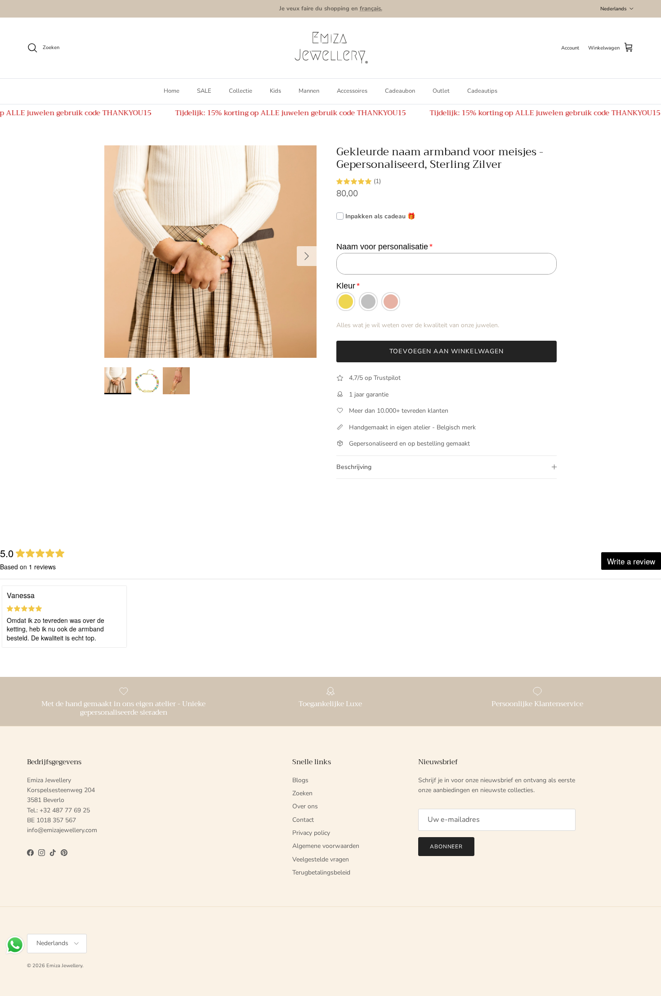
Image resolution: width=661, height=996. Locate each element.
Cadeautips (482, 91)
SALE (204, 91)
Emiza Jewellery (64, 965)
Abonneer (446, 846)
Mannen (309, 91)
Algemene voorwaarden (325, 846)
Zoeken (302, 793)
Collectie (240, 91)
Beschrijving (353, 467)
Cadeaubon (400, 91)
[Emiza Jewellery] (330, 48)
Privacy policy (311, 833)
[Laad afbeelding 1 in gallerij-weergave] (210, 251)
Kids (275, 91)
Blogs (300, 780)
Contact (303, 820)
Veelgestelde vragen (320, 859)
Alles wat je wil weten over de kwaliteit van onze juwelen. (417, 325)
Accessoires (352, 91)
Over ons (305, 806)
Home (171, 91)
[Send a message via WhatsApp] (15, 944)
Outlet (441, 91)
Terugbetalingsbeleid (321, 872)
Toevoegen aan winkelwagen (446, 351)
